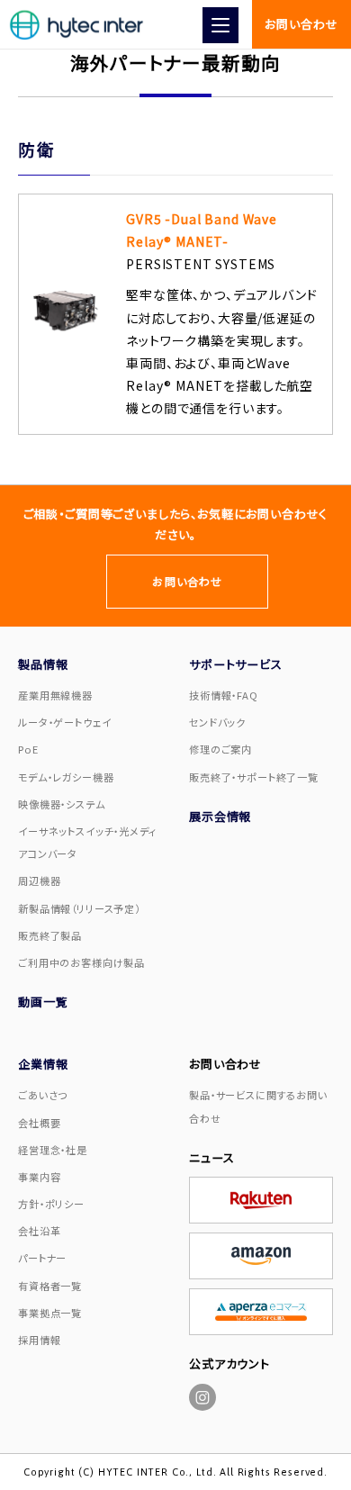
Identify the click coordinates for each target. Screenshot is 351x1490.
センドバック (217, 722)
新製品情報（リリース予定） (79, 908)
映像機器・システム (61, 804)
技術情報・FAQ (223, 695)
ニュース (211, 1157)
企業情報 (43, 1063)
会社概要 (39, 1122)
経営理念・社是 (52, 1149)
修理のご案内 (220, 749)
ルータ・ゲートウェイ (64, 722)
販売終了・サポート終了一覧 (254, 777)
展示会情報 (220, 816)
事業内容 (39, 1176)
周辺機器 (39, 880)
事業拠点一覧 (50, 1312)
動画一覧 (43, 1001)
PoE (28, 749)
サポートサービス (236, 664)
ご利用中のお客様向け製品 (81, 962)
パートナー (42, 1258)
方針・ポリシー (51, 1204)
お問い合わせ (301, 23)
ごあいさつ (43, 1095)
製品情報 (43, 664)
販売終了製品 (50, 935)
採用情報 (39, 1339)
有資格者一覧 (50, 1285)
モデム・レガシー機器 (65, 777)
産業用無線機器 (55, 695)
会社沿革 (39, 1231)
